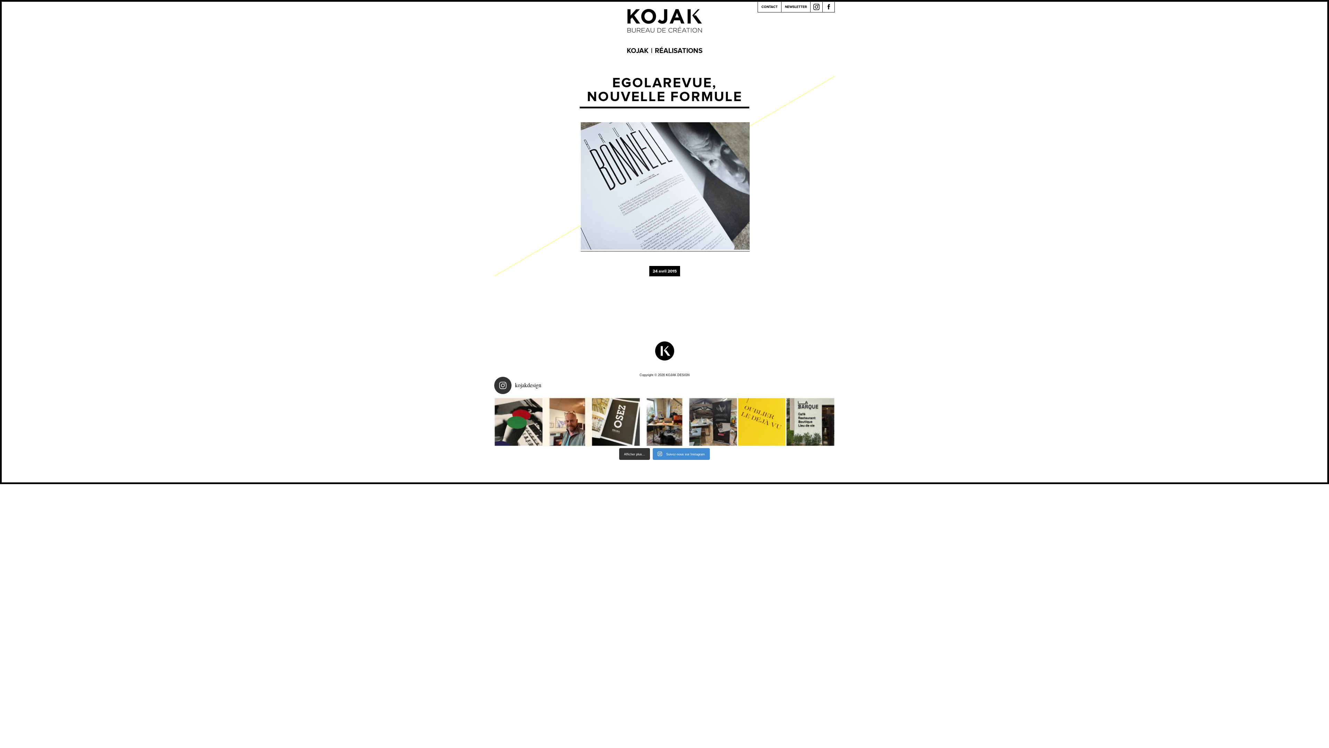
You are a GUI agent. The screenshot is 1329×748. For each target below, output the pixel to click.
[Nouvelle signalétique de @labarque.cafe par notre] (810, 422)
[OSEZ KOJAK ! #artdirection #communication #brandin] (664, 422)
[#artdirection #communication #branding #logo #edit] (518, 422)
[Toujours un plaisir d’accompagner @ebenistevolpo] (713, 422)
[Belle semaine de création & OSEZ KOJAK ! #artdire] (615, 422)
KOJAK (638, 50)
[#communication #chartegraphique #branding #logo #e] (567, 422)
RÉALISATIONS (679, 50)
